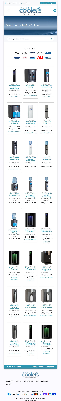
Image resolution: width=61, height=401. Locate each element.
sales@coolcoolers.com (13, 3)
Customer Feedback (42, 381)
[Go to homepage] (30, 11)
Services (19, 381)
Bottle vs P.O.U (28, 381)
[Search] (51, 39)
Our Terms (9, 384)
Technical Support (48, 3)
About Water (10, 381)
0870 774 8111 (26, 3)
